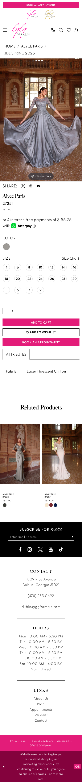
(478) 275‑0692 (41, 596)
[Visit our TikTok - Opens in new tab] (61, 550)
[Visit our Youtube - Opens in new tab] (51, 549)
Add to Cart (41, 322)
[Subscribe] (71, 537)
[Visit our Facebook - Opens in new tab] (20, 549)
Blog (41, 704)
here (40, 779)
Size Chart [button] (70, 258)
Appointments (41, 709)
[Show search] (61, 30)
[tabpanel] (41, 119)
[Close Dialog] (4, 766)
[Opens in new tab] (49, 14)
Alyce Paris (32, 46)
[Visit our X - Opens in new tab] (40, 549)
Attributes (16, 354)
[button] (5, 30)
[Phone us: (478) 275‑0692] (53, 30)
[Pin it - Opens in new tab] (30, 186)
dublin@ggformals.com (41, 606)
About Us (41, 698)
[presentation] (20, 454)
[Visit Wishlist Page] (69, 30)
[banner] (20, 30)
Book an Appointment (41, 342)
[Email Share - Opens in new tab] (38, 185)
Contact (41, 720)
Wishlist (41, 715)
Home (10, 46)
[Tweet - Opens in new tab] (23, 186)
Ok (77, 766)
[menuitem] (5, 30)
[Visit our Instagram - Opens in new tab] (30, 549)
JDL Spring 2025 (19, 53)
